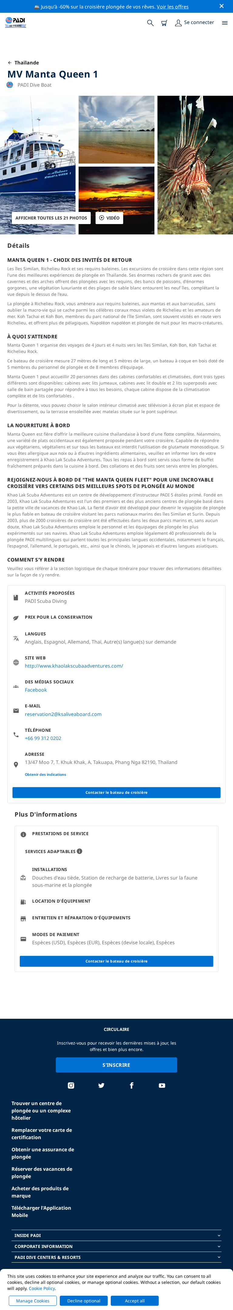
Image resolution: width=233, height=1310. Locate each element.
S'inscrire (116, 1065)
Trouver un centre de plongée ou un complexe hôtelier (41, 1110)
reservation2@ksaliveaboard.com (63, 714)
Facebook (36, 689)
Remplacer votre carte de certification (42, 1134)
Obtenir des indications (45, 774)
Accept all (135, 1301)
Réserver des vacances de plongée (42, 1173)
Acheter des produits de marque (40, 1192)
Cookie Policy (42, 1288)
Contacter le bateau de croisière (117, 792)
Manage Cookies (32, 1301)
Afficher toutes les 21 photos (51, 218)
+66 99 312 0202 (43, 738)
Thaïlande (25, 62)
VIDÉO (113, 218)
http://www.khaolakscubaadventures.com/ (74, 665)
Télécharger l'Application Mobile (41, 1211)
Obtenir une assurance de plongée (43, 1153)
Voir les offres (173, 6)
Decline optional (83, 1301)
